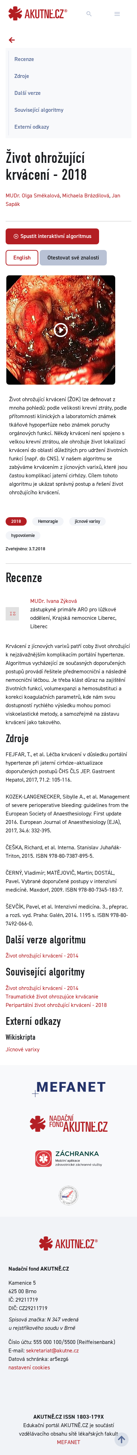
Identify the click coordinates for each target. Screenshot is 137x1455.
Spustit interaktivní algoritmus (55, 236)
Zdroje (21, 76)
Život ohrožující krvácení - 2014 (42, 955)
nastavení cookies (29, 1367)
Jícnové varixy (22, 1049)
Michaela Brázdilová (85, 195)
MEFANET (68, 1442)
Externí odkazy (31, 126)
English (22, 257)
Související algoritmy (39, 110)
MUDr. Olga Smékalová (33, 195)
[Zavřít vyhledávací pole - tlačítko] (117, 14)
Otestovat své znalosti (73, 257)
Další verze (27, 93)
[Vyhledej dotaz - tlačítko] (89, 14)
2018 (16, 521)
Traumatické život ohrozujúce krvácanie (52, 996)
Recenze (24, 59)
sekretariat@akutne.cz (52, 1350)
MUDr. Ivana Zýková (53, 601)
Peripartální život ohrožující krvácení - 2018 (56, 1005)
